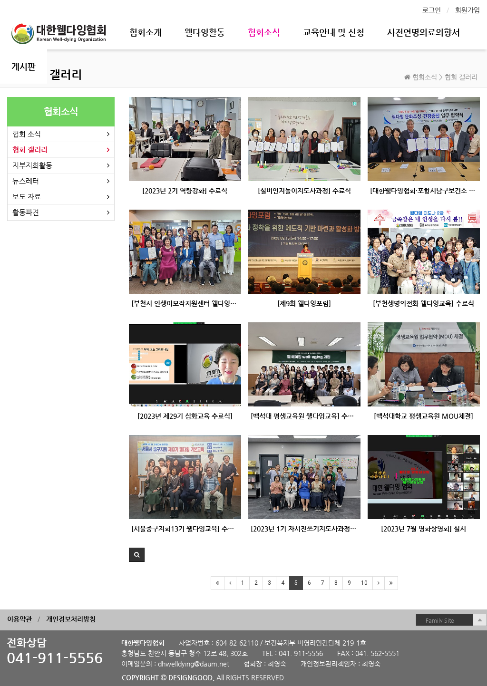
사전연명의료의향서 (423, 32)
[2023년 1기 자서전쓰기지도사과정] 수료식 (304, 528)
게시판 (23, 66)
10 (364, 583)
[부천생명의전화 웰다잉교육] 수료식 (423, 303)
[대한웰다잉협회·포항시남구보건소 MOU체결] (423, 190)
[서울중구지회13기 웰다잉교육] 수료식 (185, 528)
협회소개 (145, 32)
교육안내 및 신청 (333, 32)
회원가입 (467, 10)
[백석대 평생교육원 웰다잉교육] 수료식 (304, 416)
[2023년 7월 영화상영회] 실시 (423, 528)
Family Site (440, 620)
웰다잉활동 (205, 32)
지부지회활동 (32, 165)
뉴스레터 (25, 181)
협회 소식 (26, 134)
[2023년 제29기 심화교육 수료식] (185, 416)
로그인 (431, 10)
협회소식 (264, 32)
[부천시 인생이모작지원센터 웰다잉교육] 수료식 (185, 303)
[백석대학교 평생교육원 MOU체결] (423, 416)
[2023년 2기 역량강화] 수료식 (184, 190)
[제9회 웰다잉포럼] (304, 303)
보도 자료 (26, 197)
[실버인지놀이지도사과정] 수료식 (304, 190)
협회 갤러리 (30, 149)
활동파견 (25, 212)
